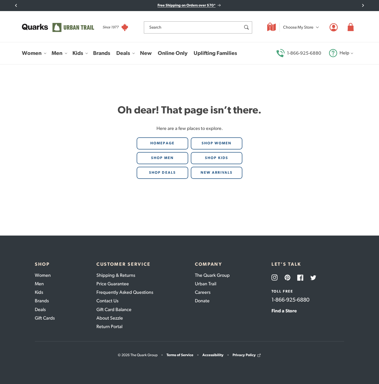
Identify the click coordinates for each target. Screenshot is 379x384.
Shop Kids (216, 158)
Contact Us (107, 301)
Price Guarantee (112, 284)
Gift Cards (45, 318)
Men (39, 284)
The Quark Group (212, 275)
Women (43, 275)
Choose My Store (298, 27)
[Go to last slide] (16, 5)
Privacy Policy (244, 355)
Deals (40, 309)
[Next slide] (363, 5)
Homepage (162, 143)
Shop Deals (162, 172)
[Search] (246, 27)
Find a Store (284, 311)
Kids (39, 292)
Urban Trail (205, 284)
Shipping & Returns (115, 275)
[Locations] (271, 27)
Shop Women (217, 143)
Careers (202, 292)
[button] (350, 27)
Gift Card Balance (113, 309)
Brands (42, 301)
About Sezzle (109, 318)
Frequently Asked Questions (124, 292)
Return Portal (109, 326)
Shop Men (162, 158)
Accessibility (213, 355)
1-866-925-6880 (304, 53)
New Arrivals (217, 172)
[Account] (333, 27)
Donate (202, 301)
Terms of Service (180, 355)
